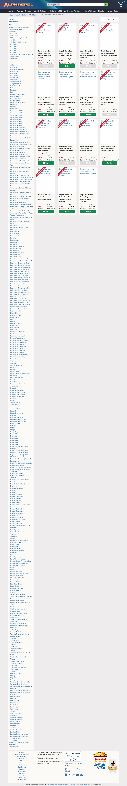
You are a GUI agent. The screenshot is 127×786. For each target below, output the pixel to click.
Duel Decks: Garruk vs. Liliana (19, 275)
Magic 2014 (14, 442)
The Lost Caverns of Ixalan (18, 657)
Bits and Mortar (21, 757)
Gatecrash (13, 361)
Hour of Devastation (16, 378)
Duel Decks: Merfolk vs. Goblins (20, 288)
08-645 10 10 (74, 784)
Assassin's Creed (15, 82)
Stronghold (13, 628)
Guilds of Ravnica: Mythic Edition (20, 373)
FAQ (21, 761)
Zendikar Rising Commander (19, 734)
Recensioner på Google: (74, 769)
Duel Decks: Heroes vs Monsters (20, 278)
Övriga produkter (14, 746)
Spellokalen (21, 775)
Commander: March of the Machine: (21, 177)
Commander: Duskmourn (18, 159)
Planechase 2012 (15, 548)
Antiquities (13, 73)
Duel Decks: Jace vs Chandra (19, 282)
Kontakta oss (22, 767)
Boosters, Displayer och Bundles (19, 27)
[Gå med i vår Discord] (78, 775)
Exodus (12, 321)
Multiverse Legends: (16, 517)
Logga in (122, 2)
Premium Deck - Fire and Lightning (21, 561)
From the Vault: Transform (18, 355)
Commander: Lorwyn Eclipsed (19, 175)
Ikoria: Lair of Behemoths (18, 384)
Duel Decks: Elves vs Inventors (20, 273)
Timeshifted (14, 669)
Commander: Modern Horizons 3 (20, 182)
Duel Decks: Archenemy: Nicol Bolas (21, 261)
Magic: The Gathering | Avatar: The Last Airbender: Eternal (21, 464)
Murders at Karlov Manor (18, 519)
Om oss (21, 773)
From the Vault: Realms (17, 350)
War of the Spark (15, 713)
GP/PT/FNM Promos (16, 365)
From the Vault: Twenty (17, 357)
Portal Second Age (16, 557)
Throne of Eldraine (16, 663)
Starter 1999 (14, 617)
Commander (14, 109)
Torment (13, 671)
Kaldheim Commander (17, 417)
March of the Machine (17, 473)
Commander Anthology (17, 127)
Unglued (13, 678)
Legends (13, 425)
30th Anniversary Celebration (19, 38)
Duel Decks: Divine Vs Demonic (20, 265)
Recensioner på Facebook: (74, 763)
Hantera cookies (22, 779)
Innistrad (13, 388)
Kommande (13, 21)
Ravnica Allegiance (16, 571)
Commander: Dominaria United (20, 157)
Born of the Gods (15, 98)
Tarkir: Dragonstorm (16, 630)
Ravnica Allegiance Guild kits (19, 573)
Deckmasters (14, 240)
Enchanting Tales (15, 315)
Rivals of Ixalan (15, 586)
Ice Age (12, 380)
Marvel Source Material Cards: (19, 480)
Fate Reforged (14, 328)
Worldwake (13, 726)
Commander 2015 (16, 115)
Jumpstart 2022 (15, 409)
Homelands (13, 375)
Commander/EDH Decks (16, 29)
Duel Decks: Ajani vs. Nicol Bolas (20, 259)
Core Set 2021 (14, 234)
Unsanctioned (14, 701)
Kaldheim (13, 415)
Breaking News (15, 100)
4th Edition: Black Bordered (18, 42)
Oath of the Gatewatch (17, 532)
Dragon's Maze (15, 255)
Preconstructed (13, 740)
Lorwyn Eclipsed (15, 432)
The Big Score (14, 640)
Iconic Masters (14, 382)
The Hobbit (13, 646)
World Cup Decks (15, 724)
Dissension (13, 242)
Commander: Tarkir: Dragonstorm (21, 205)
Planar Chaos (14, 544)
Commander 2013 (16, 111)
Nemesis (13, 528)
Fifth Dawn (13, 330)
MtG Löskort (34, 15)
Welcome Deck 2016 (16, 717)
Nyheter (110, 11)
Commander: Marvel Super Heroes (21, 180)
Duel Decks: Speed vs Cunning (20, 300)
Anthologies (14, 71)
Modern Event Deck (16, 496)
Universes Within (15, 696)
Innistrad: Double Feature (18, 394)
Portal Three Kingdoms (17, 559)
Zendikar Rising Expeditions (19, 736)
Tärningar (77, 11)
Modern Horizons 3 (16, 503)
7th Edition (13, 48)
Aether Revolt (14, 57)
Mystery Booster (15, 521)
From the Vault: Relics (17, 353)
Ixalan (12, 400)
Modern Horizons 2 (16, 501)
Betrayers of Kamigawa (17, 94)
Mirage (12, 490)
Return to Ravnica (16, 580)
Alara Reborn (14, 61)
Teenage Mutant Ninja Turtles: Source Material (19, 635)
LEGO (60, 11)
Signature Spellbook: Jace (18, 613)
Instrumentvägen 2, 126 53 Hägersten (58, 784)
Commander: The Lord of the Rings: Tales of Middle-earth (21, 214)
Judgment (13, 405)
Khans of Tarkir (15, 423)
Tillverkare (101, 11)
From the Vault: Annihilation (19, 340)
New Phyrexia (14, 530)
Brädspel (28, 11)
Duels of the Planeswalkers (18, 307)
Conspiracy (13, 225)
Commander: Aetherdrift (17, 152)
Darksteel (13, 238)
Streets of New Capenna (18, 624)
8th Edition (13, 50)
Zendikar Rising (15, 732)
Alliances (13, 63)
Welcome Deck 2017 (16, 719)
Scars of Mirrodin (15, 590)
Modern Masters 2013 (17, 509)
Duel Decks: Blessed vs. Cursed (20, 263)
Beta (11, 92)
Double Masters (15, 250)
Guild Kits (13, 367)
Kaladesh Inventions (16, 413)
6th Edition (13, 46)
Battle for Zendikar (16, 86)
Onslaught (13, 536)
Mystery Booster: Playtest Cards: (20, 526)
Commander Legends (17, 136)
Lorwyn (12, 430)
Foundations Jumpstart (17, 336)
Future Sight (14, 359)
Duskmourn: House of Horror (19, 309)
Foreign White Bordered (17, 334)
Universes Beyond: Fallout (18, 684)
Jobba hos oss (21, 765)
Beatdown (13, 90)
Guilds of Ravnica (15, 371)
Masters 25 (13, 486)
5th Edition (13, 44)
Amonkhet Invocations (17, 69)
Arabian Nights (15, 77)
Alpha (12, 65)
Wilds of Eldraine (15, 721)
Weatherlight (14, 715)
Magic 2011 (14, 436)
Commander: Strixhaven (18, 202)
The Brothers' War (16, 642)
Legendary (15, 386)
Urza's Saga (14, 709)
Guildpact (13, 369)
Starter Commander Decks (18, 619)
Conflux (12, 223)
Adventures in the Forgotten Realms (21, 54)
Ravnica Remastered (17, 576)
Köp (68, 66)
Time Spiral (13, 665)
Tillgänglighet (22, 777)
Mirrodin (12, 492)
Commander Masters (17, 146)
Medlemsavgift (21, 771)
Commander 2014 (16, 113)
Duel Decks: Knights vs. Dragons (20, 286)
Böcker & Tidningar (89, 11)
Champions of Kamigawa (18, 102)
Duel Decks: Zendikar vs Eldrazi (20, 305)
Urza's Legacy (14, 707)
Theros (12, 659)
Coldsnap (13, 107)
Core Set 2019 (14, 230)
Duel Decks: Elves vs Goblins (19, 271)
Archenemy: (14, 79)
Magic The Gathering (21, 15)
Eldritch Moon (14, 313)
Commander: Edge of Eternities (20, 161)
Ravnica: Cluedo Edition (17, 578)
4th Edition (13, 40)
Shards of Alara (15, 611)
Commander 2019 (16, 123)
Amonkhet (13, 67)
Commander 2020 (16, 125)
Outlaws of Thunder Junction (19, 540)
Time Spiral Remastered (18, 667)
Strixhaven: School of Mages (19, 626)
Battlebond (13, 88)
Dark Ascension (15, 236)
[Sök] (106, 4)
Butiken (116, 11)
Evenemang (12, 32)
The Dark (13, 644)
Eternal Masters (15, 317)
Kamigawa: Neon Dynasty (18, 419)
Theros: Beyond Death (17, 661)
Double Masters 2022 (17, 252)
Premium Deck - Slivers (17, 565)
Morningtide (14, 515)
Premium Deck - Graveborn (19, 563)
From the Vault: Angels (17, 338)
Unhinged (13, 680)
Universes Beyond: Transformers (20, 690)
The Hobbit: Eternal (16, 649)
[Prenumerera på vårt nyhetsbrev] (81, 775)
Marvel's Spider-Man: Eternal (19, 484)
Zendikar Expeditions (17, 730)
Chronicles (13, 105)
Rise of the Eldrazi (16, 584)
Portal (12, 555)
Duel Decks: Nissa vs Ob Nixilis (20, 292)
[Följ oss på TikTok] (74, 775)
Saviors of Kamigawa (17, 588)
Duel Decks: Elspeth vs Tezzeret (20, 267)
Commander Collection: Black (19, 132)
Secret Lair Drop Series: (17, 594)
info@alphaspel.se (85, 784)
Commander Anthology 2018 (19, 130)
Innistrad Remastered (17, 390)
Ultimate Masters (15, 674)
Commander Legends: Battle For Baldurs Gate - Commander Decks (21, 143)
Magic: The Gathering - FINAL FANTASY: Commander (19, 456)
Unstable (13, 703)
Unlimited (13, 699)
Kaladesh (13, 411)
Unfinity (12, 676)
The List (12, 651)
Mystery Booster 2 (16, 523)
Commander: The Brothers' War (20, 211)
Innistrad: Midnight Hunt (17, 396)
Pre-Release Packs (15, 738)
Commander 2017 (16, 119)
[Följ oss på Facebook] (66, 775)
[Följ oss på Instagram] (70, 775)
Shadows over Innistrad (17, 609)
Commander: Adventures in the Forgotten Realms (20, 149)
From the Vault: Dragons (18, 342)
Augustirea (11, 11)
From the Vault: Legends (18, 346)
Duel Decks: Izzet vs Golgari (19, 280)
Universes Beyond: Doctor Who (20, 682)
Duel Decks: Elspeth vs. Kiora (19, 269)
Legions (12, 428)
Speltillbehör (52, 11)
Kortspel (36, 11)
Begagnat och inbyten (22, 754)
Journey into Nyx (15, 403)
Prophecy (13, 567)
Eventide (13, 319)
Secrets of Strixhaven (17, 601)
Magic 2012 (14, 438)
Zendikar (13, 728)
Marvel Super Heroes (17, 482)
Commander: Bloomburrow (18, 155)
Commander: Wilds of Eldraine (19, 221)
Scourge (13, 592)
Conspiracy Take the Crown (19, 227)
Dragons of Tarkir (15, 257)
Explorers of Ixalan (16, 323)
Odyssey (13, 534)
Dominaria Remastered (17, 246)
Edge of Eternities (15, 311)
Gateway (13, 363)
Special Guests (15, 615)
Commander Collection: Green (19, 134)
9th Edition (13, 52)
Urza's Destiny (14, 705)
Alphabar (22, 752)
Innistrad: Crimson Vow (17, 392)
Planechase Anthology (17, 551)
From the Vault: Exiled (17, 344)
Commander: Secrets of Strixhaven (21, 196)
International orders (22, 763)
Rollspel (43, 11)
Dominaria (13, 244)
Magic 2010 (14, 434)
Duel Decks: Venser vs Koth (19, 303)
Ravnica (12, 569)
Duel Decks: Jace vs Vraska (19, 284)
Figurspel (20, 11)
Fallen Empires (15, 325)
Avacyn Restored (15, 84)
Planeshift (13, 553)
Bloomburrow (14, 96)
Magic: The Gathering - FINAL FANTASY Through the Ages (19, 452)
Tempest (13, 638)
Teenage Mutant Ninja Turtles (19, 632)
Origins (12, 538)
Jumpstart (13, 407)
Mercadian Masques (16, 488)
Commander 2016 (16, 117)
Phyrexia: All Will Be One (18, 542)
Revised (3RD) (15, 582)
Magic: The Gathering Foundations (21, 467)
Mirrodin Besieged (16, 494)
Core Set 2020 (14, 232)
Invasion (13, 398)
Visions (12, 711)
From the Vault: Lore (16, 348)
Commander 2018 (16, 121)
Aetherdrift (13, 59)
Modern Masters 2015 (17, 511)
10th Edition (14, 36)
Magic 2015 (14, 444)
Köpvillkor (22, 769)
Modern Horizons (15, 498)
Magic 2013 (14, 440)
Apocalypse (14, 75)
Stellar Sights (14, 621)
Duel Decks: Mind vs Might (18, 290)
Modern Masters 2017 (17, 513)
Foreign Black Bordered (17, 332)
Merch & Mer (68, 11)
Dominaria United (15, 248)
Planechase (14, 546)
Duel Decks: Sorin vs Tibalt (18, 298)
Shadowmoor (14, 607)
